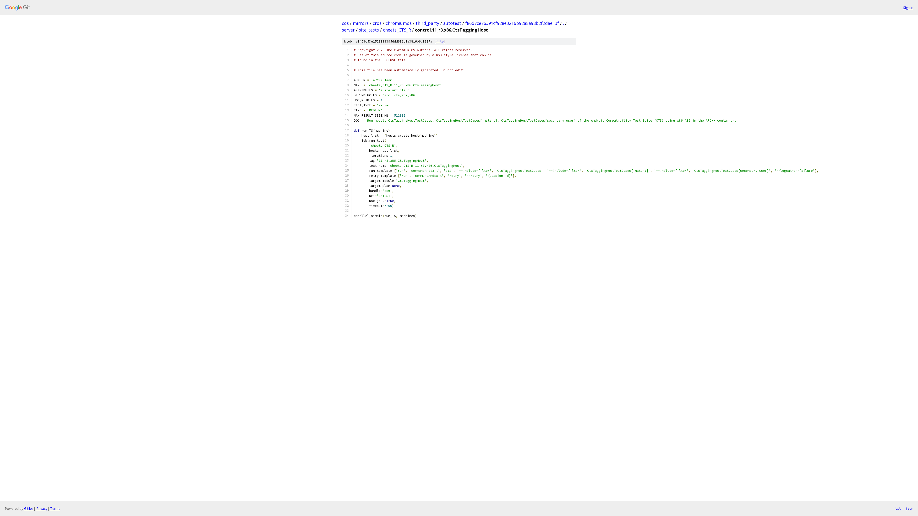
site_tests (369, 30)
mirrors (361, 23)
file (440, 41)
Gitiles (28, 508)
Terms (55, 508)
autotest (452, 23)
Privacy (41, 508)
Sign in (908, 7)
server (348, 30)
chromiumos (399, 23)
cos (345, 23)
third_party (427, 23)
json (909, 508)
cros (377, 23)
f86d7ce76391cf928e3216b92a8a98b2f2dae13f (512, 23)
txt (898, 508)
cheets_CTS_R (397, 30)
